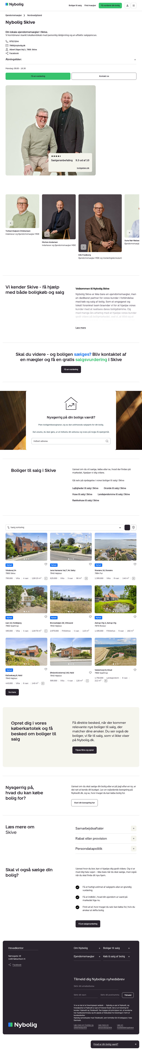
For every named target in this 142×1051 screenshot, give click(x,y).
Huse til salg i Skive (82, 494)
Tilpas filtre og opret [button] (84, 750)
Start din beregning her (84, 803)
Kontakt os (104, 76)
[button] (81, 328)
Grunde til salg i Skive (115, 488)
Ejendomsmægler (14, 15)
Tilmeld (127, 995)
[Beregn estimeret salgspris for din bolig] (107, 441)
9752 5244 (14, 41)
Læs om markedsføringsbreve (125, 1026)
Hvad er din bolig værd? (105, 1044)
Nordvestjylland (34, 15)
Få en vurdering (38, 76)
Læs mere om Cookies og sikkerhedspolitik (83, 1026)
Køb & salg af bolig (114, 956)
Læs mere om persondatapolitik (105, 1026)
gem (45, 564)
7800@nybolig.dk (17, 45)
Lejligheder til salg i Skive (85, 488)
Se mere (12, 692)
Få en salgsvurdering (87, 924)
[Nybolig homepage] (22, 1025)
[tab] (24, 559)
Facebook (14, 53)
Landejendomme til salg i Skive (114, 494)
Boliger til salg (111, 948)
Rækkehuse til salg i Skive (85, 500)
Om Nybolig (81, 948)
